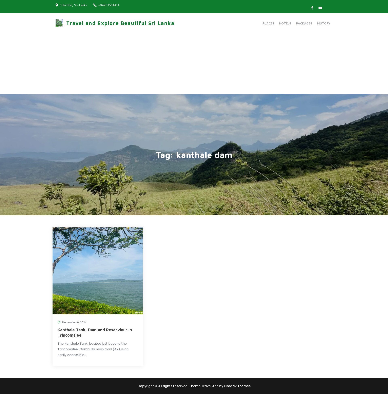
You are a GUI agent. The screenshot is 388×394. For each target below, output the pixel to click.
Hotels (285, 23)
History (323, 23)
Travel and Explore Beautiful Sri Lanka (120, 23)
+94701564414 (108, 5)
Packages (304, 23)
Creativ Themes (237, 386)
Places (268, 23)
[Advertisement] (194, 63)
